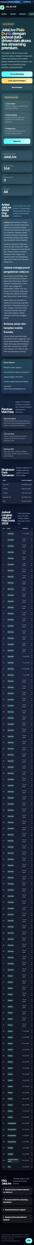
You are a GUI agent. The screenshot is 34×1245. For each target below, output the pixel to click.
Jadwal (4, 14)
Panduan (22, 14)
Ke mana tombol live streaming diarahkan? (15, 1201)
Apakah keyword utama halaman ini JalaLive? (16, 1191)
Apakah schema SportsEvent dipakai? (15, 1218)
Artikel (13, 14)
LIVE (29, 1241)
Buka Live (17, 141)
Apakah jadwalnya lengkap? (15, 1210)
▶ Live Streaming (17, 74)
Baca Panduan (17, 87)
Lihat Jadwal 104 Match (17, 81)
